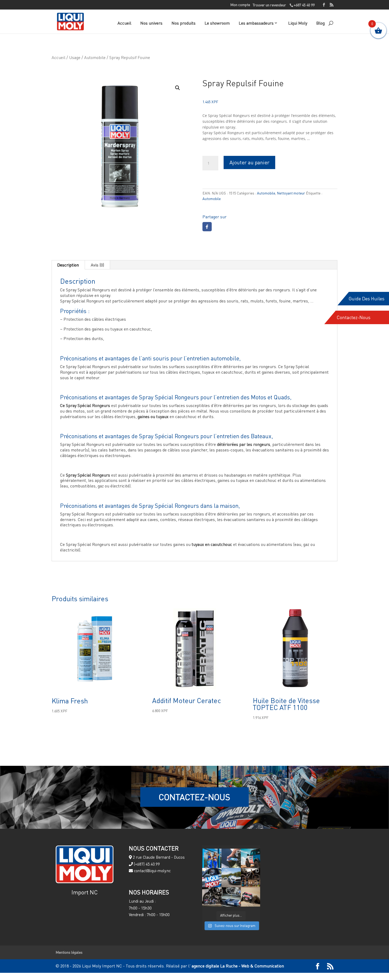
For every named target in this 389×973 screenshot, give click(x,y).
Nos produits (183, 23)
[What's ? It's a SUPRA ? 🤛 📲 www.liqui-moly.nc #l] (211, 877)
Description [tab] (68, 265)
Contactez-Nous (194, 797)
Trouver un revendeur (269, 5)
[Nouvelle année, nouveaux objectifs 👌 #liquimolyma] (250, 897)
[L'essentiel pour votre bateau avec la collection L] (231, 858)
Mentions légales (69, 952)
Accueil (124, 23)
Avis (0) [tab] (97, 265)
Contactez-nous (353, 317)
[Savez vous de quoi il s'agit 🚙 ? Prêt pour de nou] (250, 858)
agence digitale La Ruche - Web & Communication (237, 966)
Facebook (207, 226)
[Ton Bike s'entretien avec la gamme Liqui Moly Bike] (250, 877)
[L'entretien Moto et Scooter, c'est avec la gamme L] (211, 897)
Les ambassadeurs (256, 23)
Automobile (95, 57)
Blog (320, 23)
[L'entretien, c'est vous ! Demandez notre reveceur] (231, 897)
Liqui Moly (297, 23)
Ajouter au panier (249, 162)
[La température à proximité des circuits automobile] (211, 858)
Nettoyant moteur (291, 193)
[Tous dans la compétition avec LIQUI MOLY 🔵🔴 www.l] (231, 877)
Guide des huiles (367, 298)
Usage (74, 57)
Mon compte (240, 5)
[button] (177, 88)
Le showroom (217, 23)
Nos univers (151, 23)
